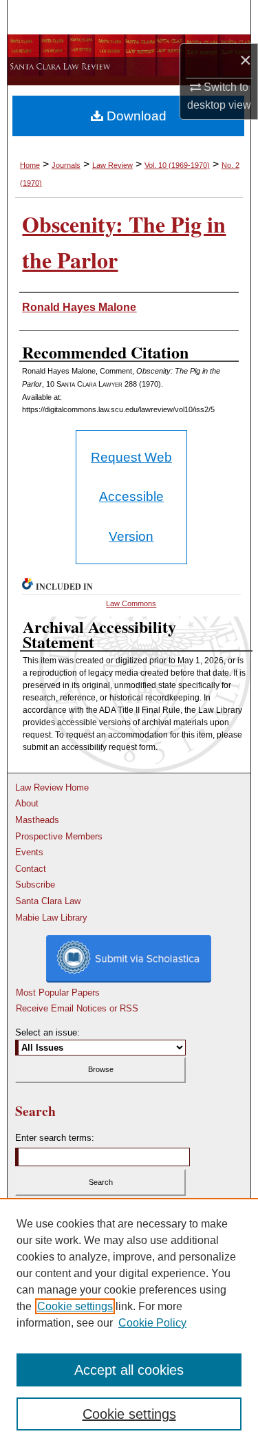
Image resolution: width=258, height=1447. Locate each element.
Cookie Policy (152, 1323)
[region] (129, 1322)
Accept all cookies (129, 1370)
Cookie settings (75, 1306)
